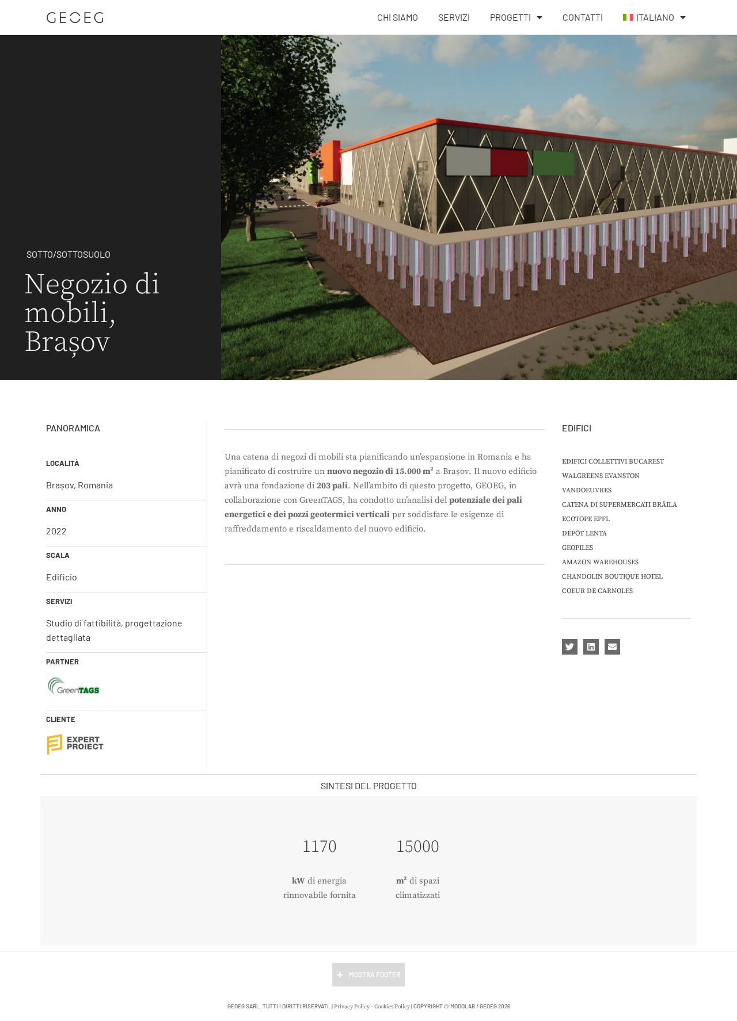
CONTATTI (583, 17)
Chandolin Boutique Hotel (612, 576)
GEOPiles (577, 548)
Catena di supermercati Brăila (619, 504)
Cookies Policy (392, 1006)
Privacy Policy (352, 1006)
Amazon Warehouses (600, 562)
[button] (570, 647)
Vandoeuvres (586, 490)
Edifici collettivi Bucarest (613, 461)
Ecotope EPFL (586, 519)
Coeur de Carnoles (597, 591)
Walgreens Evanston (601, 476)
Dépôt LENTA (584, 533)
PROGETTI (510, 17)
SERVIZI (454, 17)
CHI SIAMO (397, 17)
